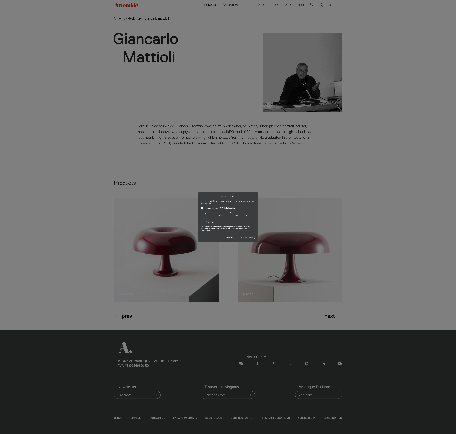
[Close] (254, 195)
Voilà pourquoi (206, 203)
